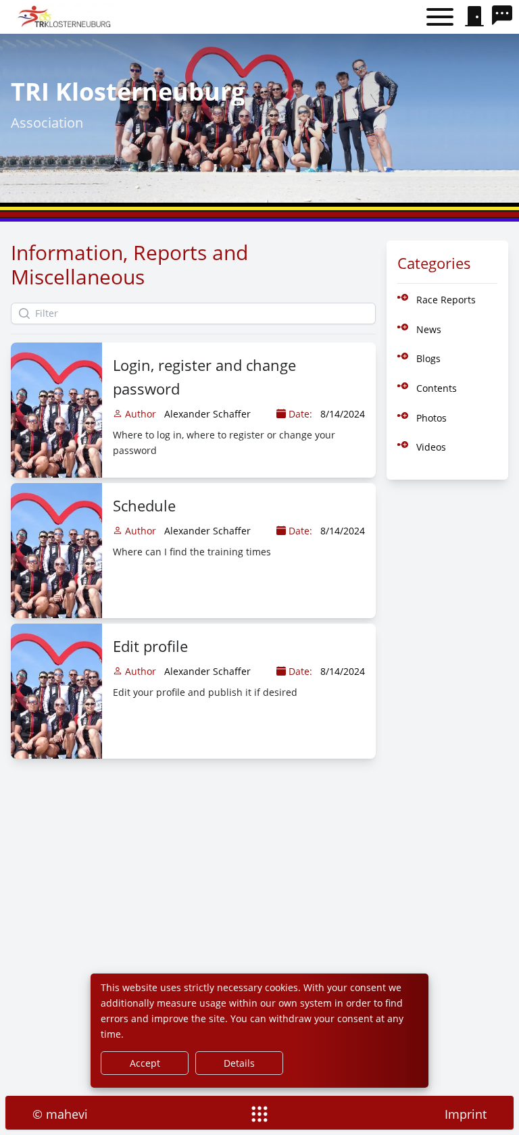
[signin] (474, 17)
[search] (505, 16)
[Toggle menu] (439, 17)
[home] (66, 17)
